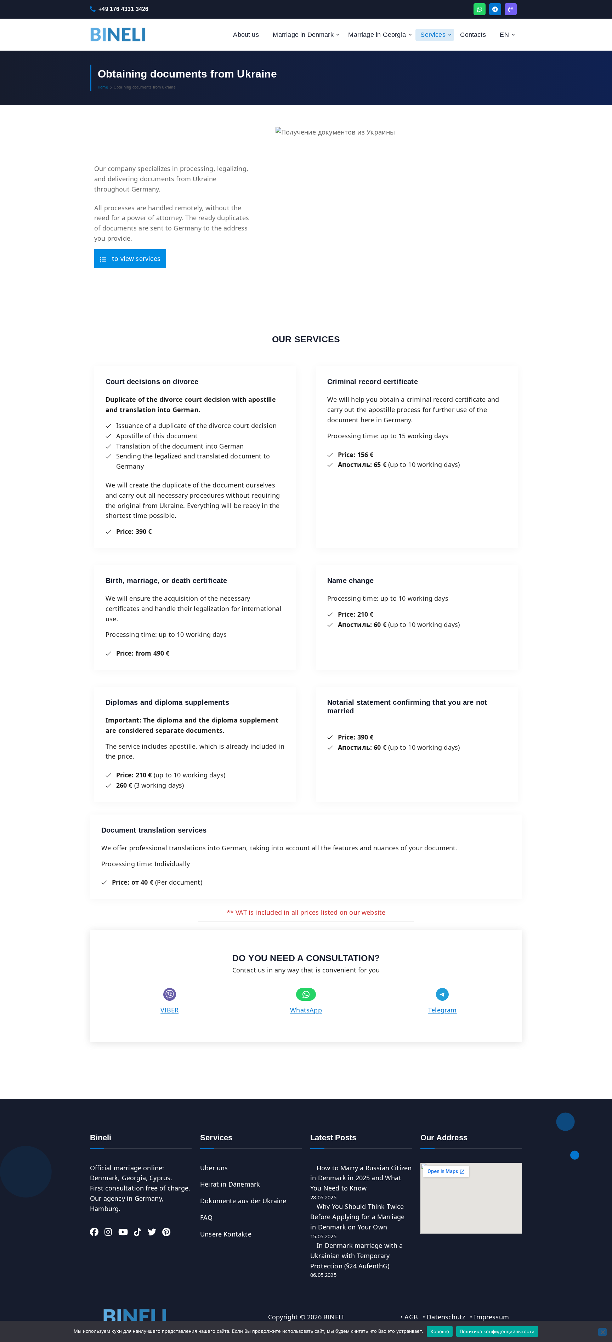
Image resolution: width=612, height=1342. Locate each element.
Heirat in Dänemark (230, 1184)
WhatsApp (306, 1010)
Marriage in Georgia (377, 34)
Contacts (473, 34)
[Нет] (602, 1332)
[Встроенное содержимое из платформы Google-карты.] (471, 1198)
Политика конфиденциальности (497, 1331)
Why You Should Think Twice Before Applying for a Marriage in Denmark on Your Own (357, 1216)
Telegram (442, 1010)
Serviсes (432, 34)
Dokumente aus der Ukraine (243, 1201)
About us (246, 34)
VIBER (169, 1010)
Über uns (214, 1168)
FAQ (206, 1217)
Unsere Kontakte (225, 1234)
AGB (411, 1317)
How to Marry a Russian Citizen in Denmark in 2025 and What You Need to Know (361, 1178)
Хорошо (439, 1331)
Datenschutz (446, 1317)
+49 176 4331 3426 (123, 9)
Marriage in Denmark (303, 34)
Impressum (491, 1317)
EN (504, 34)
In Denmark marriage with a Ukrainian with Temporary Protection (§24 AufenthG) (356, 1255)
